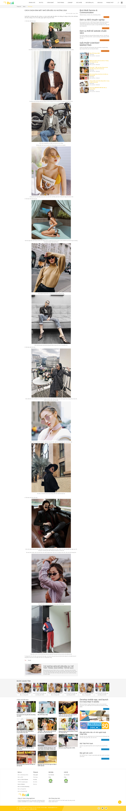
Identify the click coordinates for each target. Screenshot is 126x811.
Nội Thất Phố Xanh (105, 749)
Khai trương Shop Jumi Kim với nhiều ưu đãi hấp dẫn (26, 765)
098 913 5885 (22, 809)
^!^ (124, 808)
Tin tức (41, 2)
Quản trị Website (21, 784)
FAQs (50, 777)
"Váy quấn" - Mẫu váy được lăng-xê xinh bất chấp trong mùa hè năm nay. (47, 732)
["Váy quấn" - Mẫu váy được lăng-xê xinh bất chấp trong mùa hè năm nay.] (85, 70)
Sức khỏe (79, 2)
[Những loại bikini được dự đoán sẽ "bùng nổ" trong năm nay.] (85, 63)
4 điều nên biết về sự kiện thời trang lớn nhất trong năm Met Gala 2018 (68, 715)
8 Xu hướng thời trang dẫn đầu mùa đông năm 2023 (26, 715)
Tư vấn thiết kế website (104, 40)
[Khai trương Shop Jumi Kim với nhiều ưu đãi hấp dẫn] (85, 76)
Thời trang (60, 2)
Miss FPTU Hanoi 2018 (43, 714)
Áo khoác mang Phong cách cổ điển (67, 747)
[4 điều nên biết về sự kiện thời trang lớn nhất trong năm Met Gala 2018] (68, 707)
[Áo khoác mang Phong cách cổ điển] (68, 740)
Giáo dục (100, 2)
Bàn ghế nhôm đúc (105, 739)
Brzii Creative (106, 708)
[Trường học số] (94, 725)
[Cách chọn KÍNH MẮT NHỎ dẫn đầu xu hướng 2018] (33, 669)
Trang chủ (19, 6)
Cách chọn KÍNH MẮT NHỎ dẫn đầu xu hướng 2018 (25, 748)
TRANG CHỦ (32, 2)
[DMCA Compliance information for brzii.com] (50, 780)
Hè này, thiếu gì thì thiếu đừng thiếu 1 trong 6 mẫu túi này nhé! (25, 732)
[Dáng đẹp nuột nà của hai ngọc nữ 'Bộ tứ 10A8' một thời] (47, 757)
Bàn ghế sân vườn (105, 758)
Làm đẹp (70, 2)
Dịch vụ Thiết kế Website (23, 779)
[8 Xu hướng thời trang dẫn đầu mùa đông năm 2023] (26, 707)
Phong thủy (110, 2)
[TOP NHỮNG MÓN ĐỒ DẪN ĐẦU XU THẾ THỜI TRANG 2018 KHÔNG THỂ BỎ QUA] (47, 740)
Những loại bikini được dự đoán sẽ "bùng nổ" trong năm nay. (68, 732)
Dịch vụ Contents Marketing (23, 786)
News (24, 6)
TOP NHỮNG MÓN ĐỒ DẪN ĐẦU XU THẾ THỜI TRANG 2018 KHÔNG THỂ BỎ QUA (58, 667)
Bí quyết (29, 660)
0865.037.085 (33, 809)
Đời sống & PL (90, 2)
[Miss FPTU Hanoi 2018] (85, 56)
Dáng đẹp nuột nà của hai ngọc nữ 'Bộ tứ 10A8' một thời (47, 765)
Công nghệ (50, 2)
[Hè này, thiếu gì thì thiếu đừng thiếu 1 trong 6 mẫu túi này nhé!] (85, 83)
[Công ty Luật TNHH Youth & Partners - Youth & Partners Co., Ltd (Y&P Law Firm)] (94, 715)
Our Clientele (51, 774)
